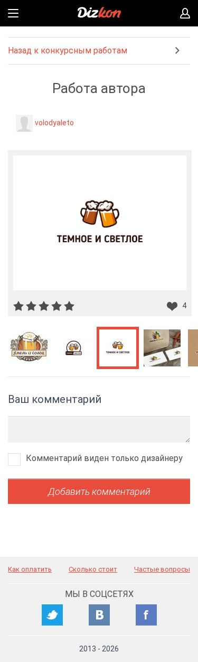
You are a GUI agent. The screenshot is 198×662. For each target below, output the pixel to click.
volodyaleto (54, 122)
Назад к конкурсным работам (67, 50)
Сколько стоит (93, 569)
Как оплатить (30, 569)
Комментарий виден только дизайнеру (104, 458)
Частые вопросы (162, 569)
